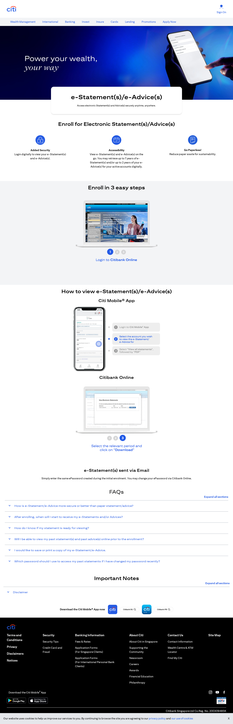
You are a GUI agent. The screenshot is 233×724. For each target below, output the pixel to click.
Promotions (149, 21)
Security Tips (51, 641)
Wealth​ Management (22, 21)
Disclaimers (15, 653)
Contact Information (180, 641)
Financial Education (141, 676)
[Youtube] (217, 692)
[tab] (23, 22)
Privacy (12, 647)
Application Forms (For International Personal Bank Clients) (94, 662)
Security (48, 635)
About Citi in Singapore (143, 641)
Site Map (214, 635)
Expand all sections (216, 496)
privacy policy (157, 718)
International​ (50, 21)
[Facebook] (224, 692)
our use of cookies (182, 718)
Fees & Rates (83, 641)
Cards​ (114, 21)
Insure (100, 21)
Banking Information (89, 635)
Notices (12, 660)
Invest (85, 21)
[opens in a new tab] (11, 9)
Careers (134, 664)
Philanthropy (137, 682)
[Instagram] (210, 692)
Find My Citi (175, 658)
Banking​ (70, 21)
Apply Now (169, 21)
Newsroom (136, 658)
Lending (130, 21)
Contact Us (175, 635)
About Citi (136, 635)
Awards (134, 670)
